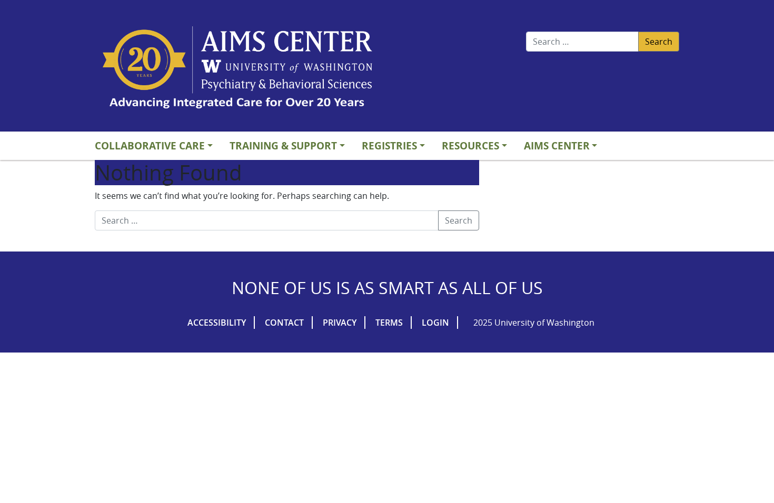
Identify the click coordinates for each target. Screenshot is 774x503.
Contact (284, 322)
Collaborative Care (150, 145)
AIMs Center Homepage (237, 68)
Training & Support (283, 145)
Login (435, 322)
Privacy (339, 322)
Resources (470, 145)
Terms (389, 322)
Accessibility (216, 322)
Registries (389, 145)
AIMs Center (557, 145)
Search (658, 41)
